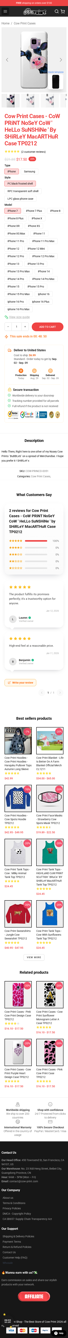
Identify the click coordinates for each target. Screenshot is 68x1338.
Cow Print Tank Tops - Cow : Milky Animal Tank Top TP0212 (17, 873)
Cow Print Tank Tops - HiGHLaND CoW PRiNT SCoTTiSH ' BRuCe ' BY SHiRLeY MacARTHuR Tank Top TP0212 (49, 877)
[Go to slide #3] (50, 100)
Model (8, 204)
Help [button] (61, 1333)
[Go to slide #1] (11, 100)
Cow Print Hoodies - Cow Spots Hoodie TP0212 (16, 819)
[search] (56, 11)
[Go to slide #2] (30, 100)
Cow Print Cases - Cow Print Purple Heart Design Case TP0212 (18, 1073)
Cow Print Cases (25, 23)
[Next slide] (61, 60)
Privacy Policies (12, 1208)
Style (8, 177)
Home (5, 23)
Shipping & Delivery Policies (18, 1236)
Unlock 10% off (7, 1321)
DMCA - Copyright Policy (17, 1213)
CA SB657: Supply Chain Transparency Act (27, 1218)
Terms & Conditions (14, 1203)
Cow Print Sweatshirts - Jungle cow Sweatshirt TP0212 (18, 934)
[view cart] (62, 11)
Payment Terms (12, 1241)
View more (34, 957)
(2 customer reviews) (33, 151)
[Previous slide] (7, 60)
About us (8, 1197)
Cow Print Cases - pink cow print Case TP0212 (49, 1073)
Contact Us (9, 1252)
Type (7, 165)
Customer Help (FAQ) (15, 1257)
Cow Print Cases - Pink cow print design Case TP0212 (18, 1015)
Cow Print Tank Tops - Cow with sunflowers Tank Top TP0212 (49, 934)
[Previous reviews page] (41, 692)
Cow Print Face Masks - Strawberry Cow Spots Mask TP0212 (49, 819)
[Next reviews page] (60, 692)
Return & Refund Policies (17, 1246)
